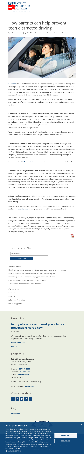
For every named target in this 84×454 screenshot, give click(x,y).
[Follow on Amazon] (30, 399)
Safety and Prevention (61, 33)
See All (14, 346)
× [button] (81, 425)
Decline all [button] (65, 441)
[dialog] (42, 438)
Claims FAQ (15, 414)
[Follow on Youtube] (21, 399)
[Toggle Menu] (72, 7)
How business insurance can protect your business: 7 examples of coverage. (37, 270)
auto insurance (24, 209)
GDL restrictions (29, 162)
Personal (50, 33)
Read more (21, 448)
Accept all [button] (65, 435)
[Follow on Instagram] (26, 399)
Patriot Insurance (16, 33)
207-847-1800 (24, 369)
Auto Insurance (40, 33)
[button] (28, 451)
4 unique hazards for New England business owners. (28, 280)
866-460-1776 (25, 372)
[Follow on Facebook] (13, 399)
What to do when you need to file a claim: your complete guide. (32, 273)
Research (12, 84)
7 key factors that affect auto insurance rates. (25, 284)
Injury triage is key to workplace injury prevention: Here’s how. (31, 277)
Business (11, 293)
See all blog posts (15, 303)
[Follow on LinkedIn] (17, 399)
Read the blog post (18, 342)
